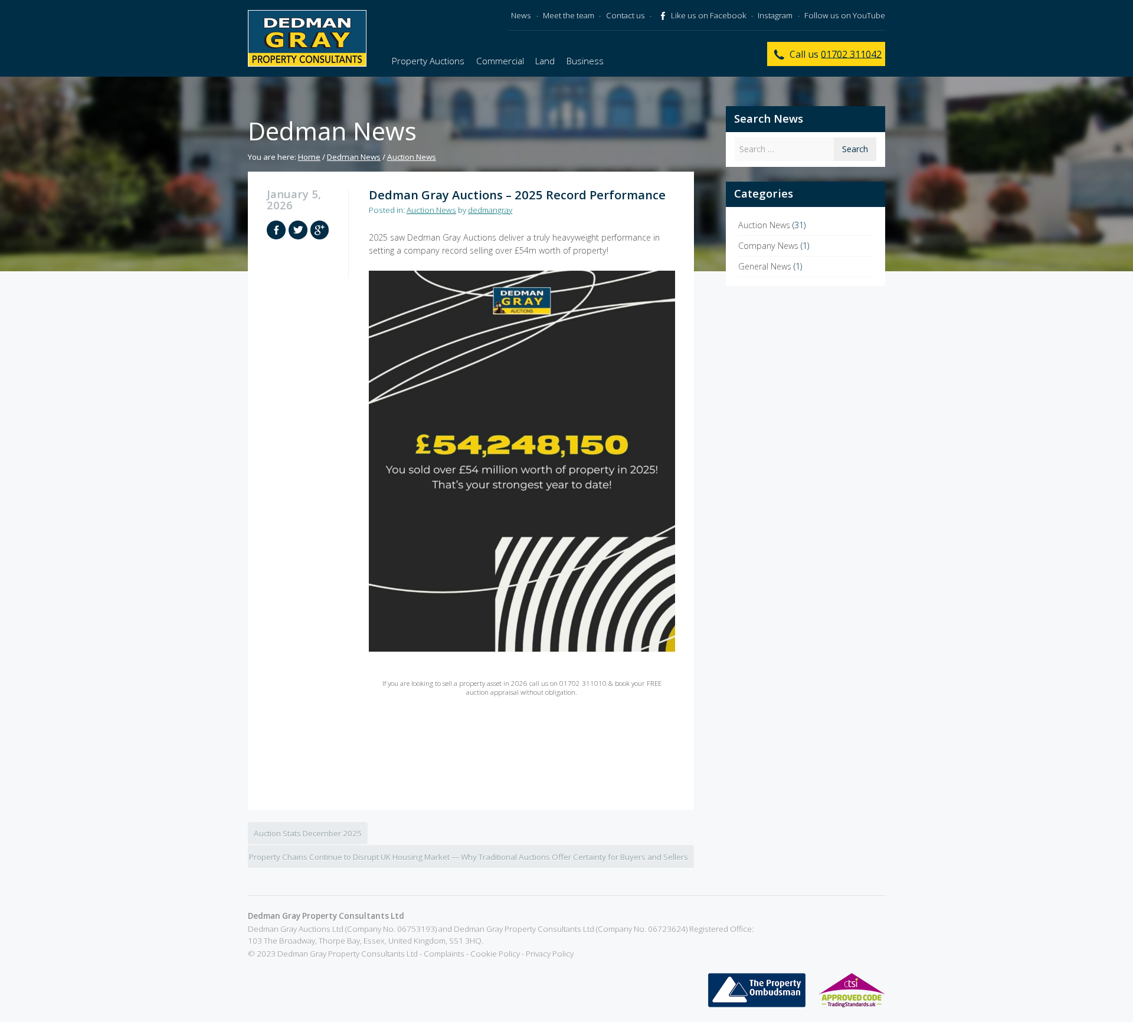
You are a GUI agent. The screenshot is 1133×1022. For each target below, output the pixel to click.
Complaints (444, 953)
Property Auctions (428, 61)
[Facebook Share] (276, 230)
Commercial (500, 61)
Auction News (411, 157)
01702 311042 (851, 53)
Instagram (775, 15)
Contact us (625, 15)
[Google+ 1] (319, 230)
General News (764, 266)
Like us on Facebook (707, 15)
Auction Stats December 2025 (308, 833)
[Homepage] (307, 38)
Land (545, 61)
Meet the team (568, 15)
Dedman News (354, 157)
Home (309, 157)
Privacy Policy (550, 953)
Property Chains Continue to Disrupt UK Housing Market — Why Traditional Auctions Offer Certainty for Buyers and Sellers (468, 857)
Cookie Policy (495, 953)
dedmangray (490, 210)
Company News (768, 245)
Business (585, 61)
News (521, 15)
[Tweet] (298, 230)
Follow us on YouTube (844, 15)
